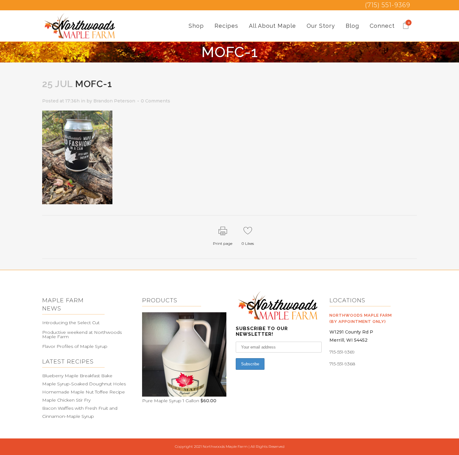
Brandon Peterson (114, 101)
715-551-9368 (342, 364)
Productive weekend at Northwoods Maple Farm (82, 334)
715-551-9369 (342, 352)
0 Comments (155, 101)
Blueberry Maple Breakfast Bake (77, 375)
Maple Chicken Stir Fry (66, 400)
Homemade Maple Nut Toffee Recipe (83, 392)
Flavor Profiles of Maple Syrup (74, 346)
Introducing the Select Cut (71, 322)
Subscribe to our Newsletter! (262, 331)
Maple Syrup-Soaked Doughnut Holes (84, 384)
